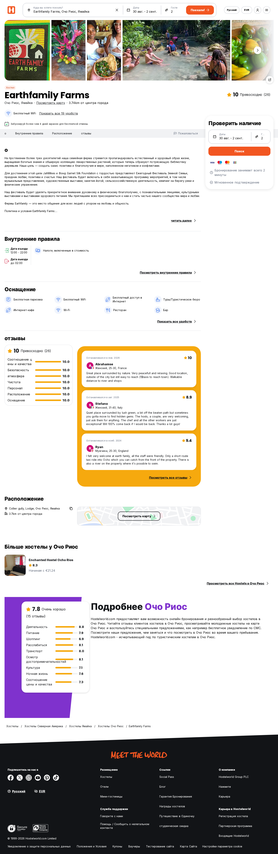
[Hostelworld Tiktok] (56, 778)
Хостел (10, 87)
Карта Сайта (188, 846)
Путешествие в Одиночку (176, 816)
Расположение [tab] (62, 133)
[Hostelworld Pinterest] (47, 778)
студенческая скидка (173, 826)
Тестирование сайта (160, 846)
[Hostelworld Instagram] (29, 778)
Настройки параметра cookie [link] (222, 846)
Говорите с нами (111, 816)
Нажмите (225, 786)
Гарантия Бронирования (175, 796)
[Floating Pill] (257, 50)
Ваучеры (134, 846)
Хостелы (106, 776)
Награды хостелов (172, 806)
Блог (162, 786)
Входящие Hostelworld (234, 835)
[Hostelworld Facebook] (11, 778)
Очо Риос (12, 103)
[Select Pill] (257, 10)
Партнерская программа (235, 826)
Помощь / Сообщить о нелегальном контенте (124, 825)
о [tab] (5, 133)
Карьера (224, 796)
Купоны (117, 846)
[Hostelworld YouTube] (38, 778)
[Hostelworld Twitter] (20, 778)
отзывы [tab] (86, 133)
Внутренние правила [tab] (29, 133)
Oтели (104, 786)
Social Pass (166, 776)
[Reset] (116, 10)
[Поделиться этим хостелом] (269, 80)
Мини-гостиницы (111, 796)
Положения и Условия (91, 846)
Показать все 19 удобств (58, 113)
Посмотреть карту (50, 103)
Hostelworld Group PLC (234, 776)
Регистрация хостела (233, 816)
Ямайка (27, 103)
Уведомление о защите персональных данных (39, 846)
